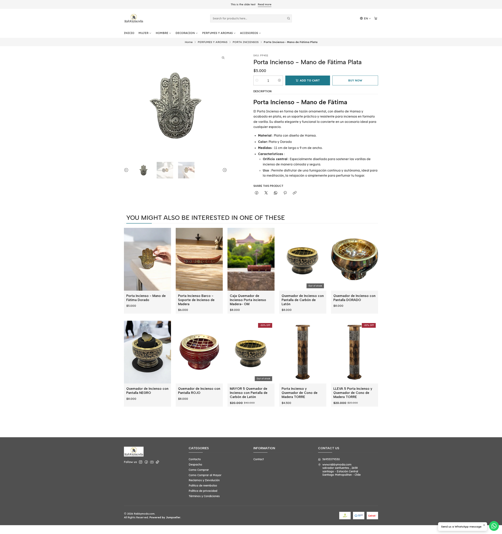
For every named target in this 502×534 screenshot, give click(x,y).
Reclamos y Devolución (204, 480)
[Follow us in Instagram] (141, 462)
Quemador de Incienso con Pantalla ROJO (199, 391)
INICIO (129, 33)
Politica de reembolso (203, 485)
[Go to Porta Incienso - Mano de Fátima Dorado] (147, 259)
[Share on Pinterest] (285, 193)
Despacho (195, 464)
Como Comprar (199, 470)
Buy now (355, 80)
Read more (264, 4)
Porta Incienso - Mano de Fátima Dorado (146, 298)
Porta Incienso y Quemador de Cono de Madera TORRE (299, 393)
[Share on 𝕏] (266, 193)
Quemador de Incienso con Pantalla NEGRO (147, 391)
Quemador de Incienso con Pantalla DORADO (354, 298)
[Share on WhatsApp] (275, 193)
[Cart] (375, 18)
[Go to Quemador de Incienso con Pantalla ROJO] (199, 352)
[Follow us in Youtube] (152, 462)
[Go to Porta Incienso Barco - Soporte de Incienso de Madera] (199, 259)
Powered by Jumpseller (164, 517)
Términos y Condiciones (204, 496)
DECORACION (185, 33)
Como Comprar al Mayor (205, 475)
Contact (258, 459)
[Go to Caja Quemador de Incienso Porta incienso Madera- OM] (251, 259)
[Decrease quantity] (257, 80)
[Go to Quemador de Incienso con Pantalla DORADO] (354, 259)
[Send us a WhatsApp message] (494, 526)
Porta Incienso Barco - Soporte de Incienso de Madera (196, 300)
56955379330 (331, 459)
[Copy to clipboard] (294, 193)
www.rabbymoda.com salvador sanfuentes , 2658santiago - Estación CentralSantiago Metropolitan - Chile (341, 470)
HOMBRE (162, 33)
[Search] (288, 18)
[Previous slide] (127, 170)
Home (189, 42)
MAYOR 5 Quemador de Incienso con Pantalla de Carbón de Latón (248, 393)
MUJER (143, 33)
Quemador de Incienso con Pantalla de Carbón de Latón (303, 300)
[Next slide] (224, 170)
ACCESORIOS (249, 33)
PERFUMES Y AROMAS (217, 33)
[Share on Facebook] (256, 193)
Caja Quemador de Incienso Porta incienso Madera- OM (248, 300)
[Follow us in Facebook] (146, 462)
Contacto (195, 459)
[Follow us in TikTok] (157, 462)
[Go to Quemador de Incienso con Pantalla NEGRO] (147, 352)
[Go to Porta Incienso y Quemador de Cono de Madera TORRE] (302, 352)
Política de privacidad (203, 491)
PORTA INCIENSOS (246, 42)
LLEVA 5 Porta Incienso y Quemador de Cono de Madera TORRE (352, 393)
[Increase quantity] (279, 80)
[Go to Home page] (134, 18)
